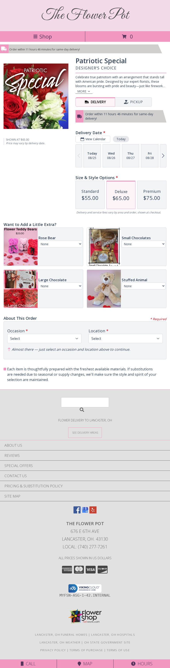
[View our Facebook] (77, 512)
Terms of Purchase (86, 650)
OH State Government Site (107, 642)
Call (30, 664)
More (81, 91)
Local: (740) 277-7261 (85, 547)
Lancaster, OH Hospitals (113, 635)
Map (86, 664)
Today (121, 139)
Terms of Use (118, 650)
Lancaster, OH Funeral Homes (61, 635)
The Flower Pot (85, 16)
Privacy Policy (53, 650)
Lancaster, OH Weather (60, 642)
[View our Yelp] (93, 512)
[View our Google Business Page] (85, 512)
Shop (45, 36)
